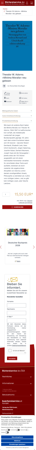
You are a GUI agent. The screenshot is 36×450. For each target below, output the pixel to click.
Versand (29, 200)
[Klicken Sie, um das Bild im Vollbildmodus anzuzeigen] (17, 46)
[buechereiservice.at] (17, 401)
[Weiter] (33, 247)
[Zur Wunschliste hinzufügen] (4, 86)
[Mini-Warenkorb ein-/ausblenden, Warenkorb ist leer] (32, 3)
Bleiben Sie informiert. (14, 285)
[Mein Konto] (27, 3)
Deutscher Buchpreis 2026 (17, 244)
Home (5, 9)
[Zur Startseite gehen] (15, 3)
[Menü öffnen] (2, 3)
